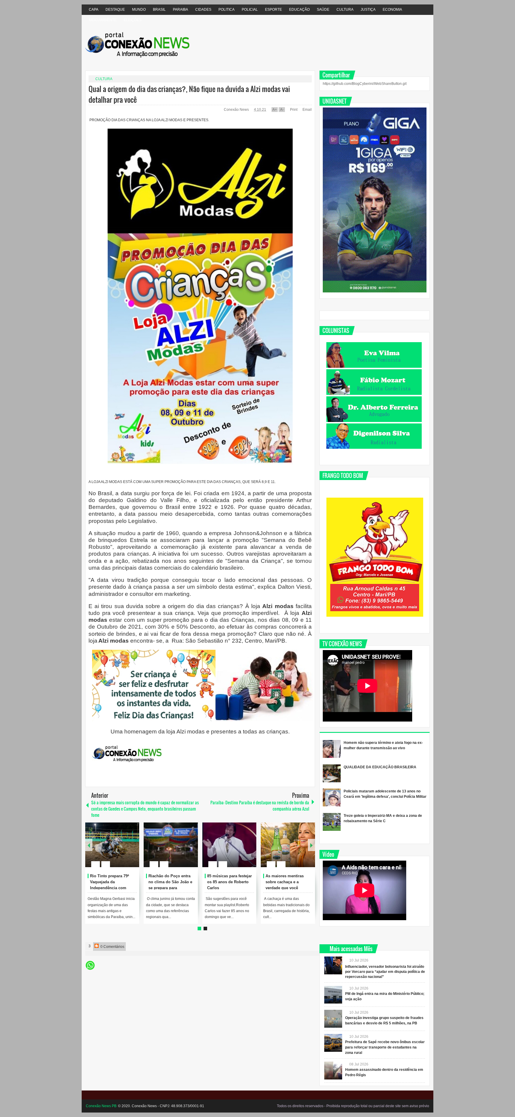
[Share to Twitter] (124, 849)
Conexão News (237, 110)
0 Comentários (112, 947)
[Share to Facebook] (116, 849)
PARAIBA (180, 9)
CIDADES (203, 9)
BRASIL (159, 9)
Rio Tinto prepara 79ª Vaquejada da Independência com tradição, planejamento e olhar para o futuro (113, 888)
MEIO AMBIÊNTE (103, 20)
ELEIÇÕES (133, 20)
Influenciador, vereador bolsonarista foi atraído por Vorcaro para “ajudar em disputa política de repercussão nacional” (385, 972)
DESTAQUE (115, 9)
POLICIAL (250, 9)
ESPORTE (273, 9)
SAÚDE (323, 9)
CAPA (93, 9)
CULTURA (344, 9)
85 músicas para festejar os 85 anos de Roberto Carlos (229, 882)
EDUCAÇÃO (299, 9)
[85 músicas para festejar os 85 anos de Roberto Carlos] (229, 844)
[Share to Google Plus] (132, 849)
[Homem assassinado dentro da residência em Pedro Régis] (333, 1070)
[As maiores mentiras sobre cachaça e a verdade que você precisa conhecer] (288, 844)
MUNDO (139, 9)
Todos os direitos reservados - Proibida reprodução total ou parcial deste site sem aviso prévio (353, 1106)
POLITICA (226, 9)
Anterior (311, 845)
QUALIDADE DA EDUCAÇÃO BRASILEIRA (380, 767)
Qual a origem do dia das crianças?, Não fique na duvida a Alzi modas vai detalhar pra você (189, 94)
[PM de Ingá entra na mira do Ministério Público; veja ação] (333, 995)
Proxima (88, 845)
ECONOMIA (392, 9)
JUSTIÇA (368, 9)
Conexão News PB (101, 1106)
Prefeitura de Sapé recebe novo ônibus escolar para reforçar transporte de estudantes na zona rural (385, 1047)
